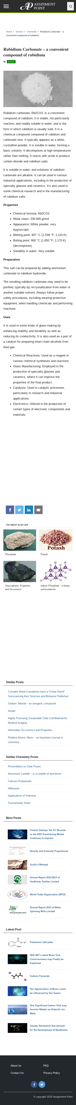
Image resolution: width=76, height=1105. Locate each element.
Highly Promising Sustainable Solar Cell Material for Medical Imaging (37, 720)
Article (11, 62)
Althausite (13, 788)
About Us (16, 1065)
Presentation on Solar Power (24, 766)
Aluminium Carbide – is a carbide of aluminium (34, 773)
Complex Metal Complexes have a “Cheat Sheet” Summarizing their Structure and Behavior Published (38, 694)
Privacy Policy (51, 1072)
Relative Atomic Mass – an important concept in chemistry (35, 740)
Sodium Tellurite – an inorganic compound (32, 703)
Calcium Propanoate (19, 781)
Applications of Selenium (22, 795)
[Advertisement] (38, 462)
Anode (11, 710)
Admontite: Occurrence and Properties (30, 730)
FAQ (46, 1065)
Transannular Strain (19, 802)
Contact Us (17, 1072)
